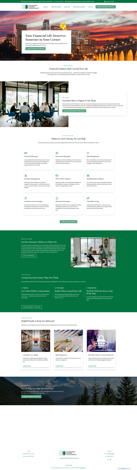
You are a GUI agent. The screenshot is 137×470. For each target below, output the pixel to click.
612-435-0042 (59, 1)
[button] (46, 6)
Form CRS (70, 465)
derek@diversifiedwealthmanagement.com (80, 1)
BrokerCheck (83, 467)
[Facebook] (108, 460)
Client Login (110, 1)
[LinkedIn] (110, 460)
